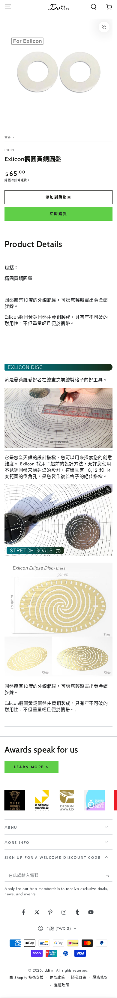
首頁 (7, 137)
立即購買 (59, 214)
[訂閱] (109, 875)
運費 (24, 180)
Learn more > (31, 767)
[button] (93, 7)
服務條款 (99, 977)
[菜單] (8, 7)
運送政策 (61, 985)
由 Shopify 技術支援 (26, 977)
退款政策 (57, 977)
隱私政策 (78, 977)
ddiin (9, 150)
